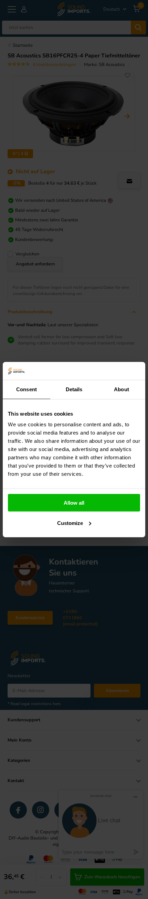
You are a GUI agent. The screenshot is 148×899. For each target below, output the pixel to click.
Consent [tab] (26, 389)
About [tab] (121, 389)
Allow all (74, 503)
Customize (70, 523)
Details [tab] (74, 389)
